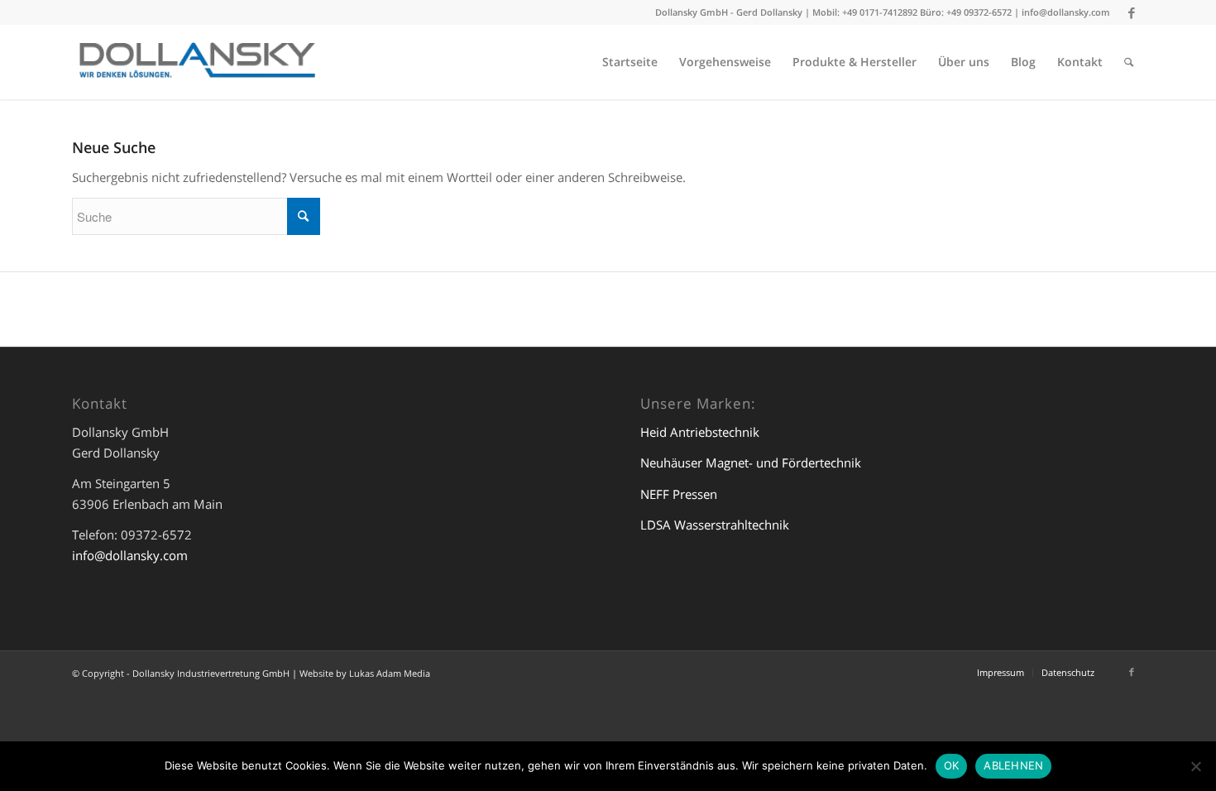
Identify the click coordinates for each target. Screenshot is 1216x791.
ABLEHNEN (1013, 765)
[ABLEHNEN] (1195, 766)
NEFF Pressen (678, 494)
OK (952, 765)
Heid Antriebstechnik (699, 432)
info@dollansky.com (1066, 12)
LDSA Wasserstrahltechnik (714, 524)
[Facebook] (1131, 12)
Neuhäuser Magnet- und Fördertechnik (750, 462)
